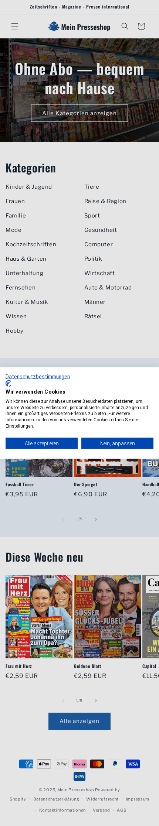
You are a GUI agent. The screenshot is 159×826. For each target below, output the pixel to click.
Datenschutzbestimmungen (38, 376)
